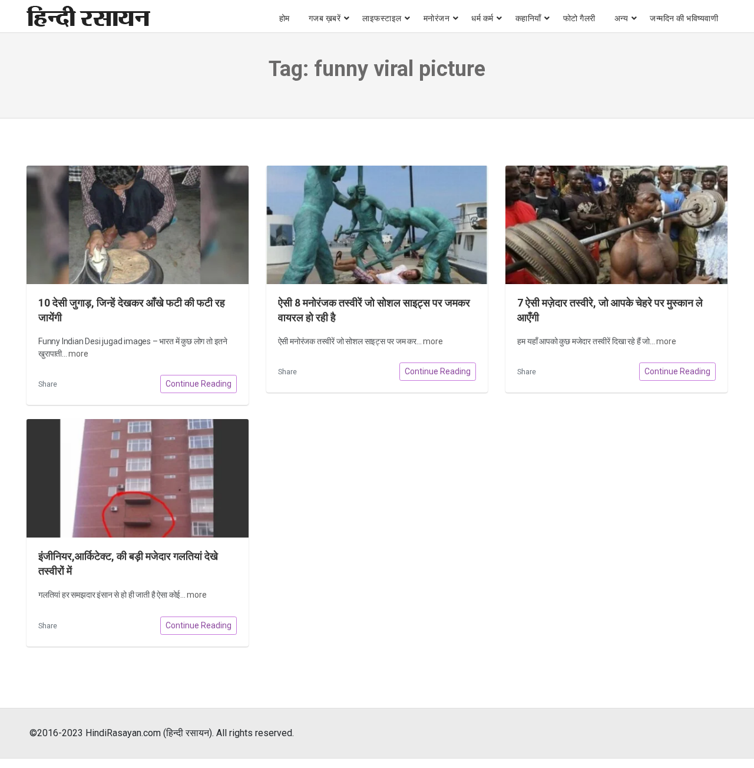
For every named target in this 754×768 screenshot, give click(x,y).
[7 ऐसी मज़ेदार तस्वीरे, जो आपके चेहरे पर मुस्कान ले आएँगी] (616, 225)
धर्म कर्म (482, 18)
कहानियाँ (528, 18)
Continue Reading (199, 383)
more (78, 353)
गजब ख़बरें (325, 18)
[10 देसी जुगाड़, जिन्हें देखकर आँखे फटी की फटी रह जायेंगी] (138, 225)
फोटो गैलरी (579, 18)
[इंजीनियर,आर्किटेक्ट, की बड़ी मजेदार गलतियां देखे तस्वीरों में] (138, 478)
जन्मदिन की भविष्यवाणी (684, 18)
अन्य (621, 18)
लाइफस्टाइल (382, 18)
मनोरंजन (437, 18)
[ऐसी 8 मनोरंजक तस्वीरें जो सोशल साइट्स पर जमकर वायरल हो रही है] (377, 225)
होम (284, 18)
